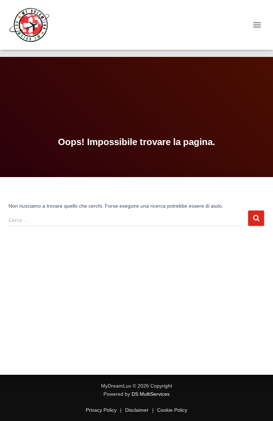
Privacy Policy (102, 410)
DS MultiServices (151, 394)
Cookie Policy (171, 410)
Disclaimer (137, 410)
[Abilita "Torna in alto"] (259, 407)
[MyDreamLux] (33, 25)
